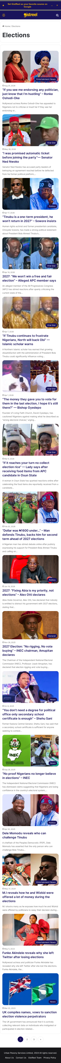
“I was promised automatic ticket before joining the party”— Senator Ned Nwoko (27, 157)
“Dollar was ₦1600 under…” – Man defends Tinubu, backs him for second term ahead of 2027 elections (29, 535)
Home (7, 26)
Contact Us (21, 1057)
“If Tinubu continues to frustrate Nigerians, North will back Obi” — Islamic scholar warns (26, 340)
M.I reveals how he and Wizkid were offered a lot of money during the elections (28, 897)
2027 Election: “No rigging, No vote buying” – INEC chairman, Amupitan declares (27, 651)
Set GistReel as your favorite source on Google (27, 5)
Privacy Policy (50, 1057)
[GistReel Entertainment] (30, 15)
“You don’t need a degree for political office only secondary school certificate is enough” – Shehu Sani (28, 714)
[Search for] (57, 16)
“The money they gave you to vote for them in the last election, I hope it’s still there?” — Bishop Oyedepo (30, 403)
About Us (9, 1057)
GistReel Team (34, 1057)
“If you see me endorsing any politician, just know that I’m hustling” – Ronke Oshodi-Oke (30, 94)
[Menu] (3, 16)
